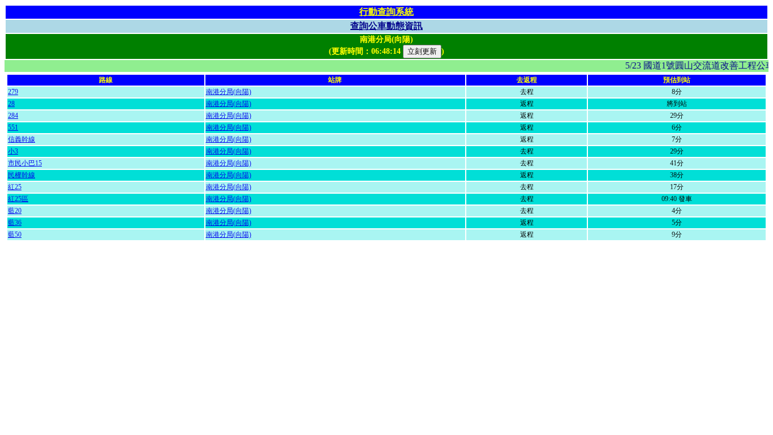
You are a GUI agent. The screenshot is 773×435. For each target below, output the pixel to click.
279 (13, 92)
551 (13, 127)
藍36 (15, 223)
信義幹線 (21, 139)
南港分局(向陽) (228, 92)
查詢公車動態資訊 (386, 26)
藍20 (15, 211)
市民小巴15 (25, 163)
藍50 (15, 234)
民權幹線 (21, 175)
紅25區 (18, 199)
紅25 (15, 187)
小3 (13, 151)
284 (13, 116)
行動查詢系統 (386, 11)
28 (11, 104)
